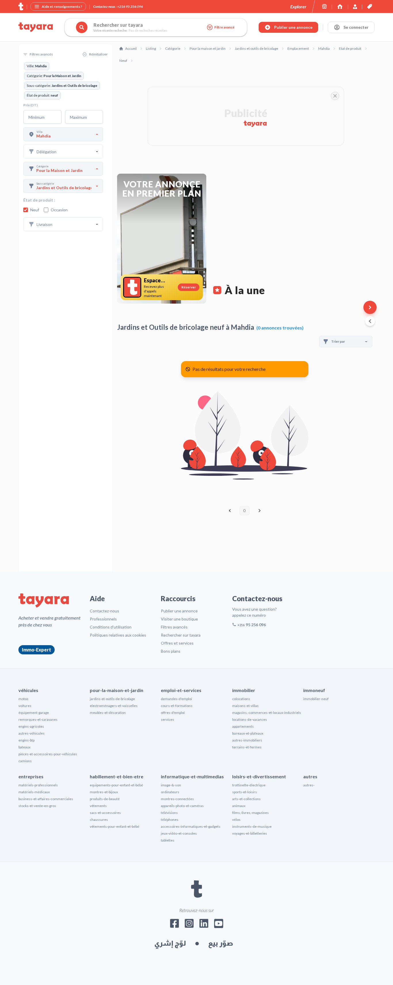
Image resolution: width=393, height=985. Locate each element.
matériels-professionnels (38, 785)
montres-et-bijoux (104, 792)
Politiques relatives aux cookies (118, 635)
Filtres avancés (174, 626)
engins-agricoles (31, 726)
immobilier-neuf (316, 699)
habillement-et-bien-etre (116, 776)
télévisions (169, 812)
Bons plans (170, 651)
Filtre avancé (224, 27)
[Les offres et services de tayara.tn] (369, 6)
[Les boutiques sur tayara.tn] (324, 6)
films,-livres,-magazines (250, 812)
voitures (24, 706)
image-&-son (171, 785)
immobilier (243, 690)
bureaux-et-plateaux (247, 733)
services (167, 719)
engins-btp (26, 740)
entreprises (30, 776)
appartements (243, 726)
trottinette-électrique (249, 785)
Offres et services (177, 643)
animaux (238, 806)
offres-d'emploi (173, 712)
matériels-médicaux (34, 792)
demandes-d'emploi (176, 699)
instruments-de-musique (252, 826)
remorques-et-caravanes (38, 719)
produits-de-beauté (105, 799)
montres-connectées (177, 799)
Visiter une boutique (179, 618)
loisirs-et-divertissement (259, 776)
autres (310, 776)
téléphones (169, 819)
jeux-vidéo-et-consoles (179, 833)
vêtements (98, 806)
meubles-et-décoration (108, 712)
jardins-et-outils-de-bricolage (112, 699)
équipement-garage (33, 712)
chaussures (99, 819)
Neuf (34, 209)
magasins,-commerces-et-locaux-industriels (266, 712)
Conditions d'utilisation (110, 626)
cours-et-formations (176, 706)
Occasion (59, 209)
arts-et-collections (246, 799)
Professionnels (103, 618)
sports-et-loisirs (244, 792)
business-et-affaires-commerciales (45, 799)
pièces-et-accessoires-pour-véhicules (47, 754)
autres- (308, 785)
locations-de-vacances (249, 719)
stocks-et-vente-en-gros (37, 806)
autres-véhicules (31, 733)
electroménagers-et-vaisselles (114, 706)
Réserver (188, 287)
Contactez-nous (104, 610)
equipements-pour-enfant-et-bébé (116, 785)
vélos (236, 819)
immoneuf (314, 690)
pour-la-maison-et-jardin (116, 690)
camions (25, 761)
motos (23, 699)
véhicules (28, 690)
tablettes (167, 840)
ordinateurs (170, 792)
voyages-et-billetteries (249, 833)
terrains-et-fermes (247, 747)
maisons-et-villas (245, 706)
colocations (241, 699)
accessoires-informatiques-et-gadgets (190, 826)
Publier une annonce (179, 610)
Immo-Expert (36, 649)
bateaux (24, 747)
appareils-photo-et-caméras (182, 806)
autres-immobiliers (247, 740)
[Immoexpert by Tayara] (340, 6)
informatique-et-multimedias (192, 776)
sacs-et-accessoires (105, 812)
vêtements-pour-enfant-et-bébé (114, 826)
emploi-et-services (181, 690)
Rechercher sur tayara (181, 635)
